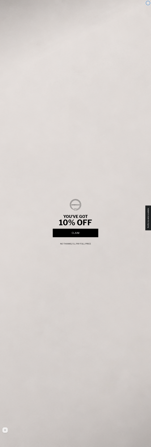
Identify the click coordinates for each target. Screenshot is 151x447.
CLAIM (75, 233)
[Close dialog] (148, 3)
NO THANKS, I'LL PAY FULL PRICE (75, 244)
